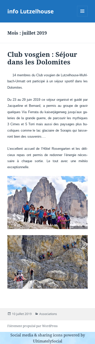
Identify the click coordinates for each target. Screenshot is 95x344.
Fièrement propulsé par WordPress (32, 326)
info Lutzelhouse (30, 11)
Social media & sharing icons (37, 334)
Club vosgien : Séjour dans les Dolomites (42, 58)
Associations (48, 314)
